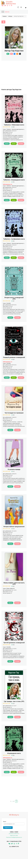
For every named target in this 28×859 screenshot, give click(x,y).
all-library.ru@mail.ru (14, 833)
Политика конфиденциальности (14, 837)
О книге (21, 143)
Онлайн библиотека (11, 3)
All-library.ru (14, 815)
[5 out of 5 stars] (9, 126)
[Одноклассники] (17, 54)
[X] (20, 54)
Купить (14, 143)
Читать (7, 143)
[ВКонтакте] (14, 54)
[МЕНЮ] (2, 12)
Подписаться (7, 827)
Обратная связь (14, 835)
